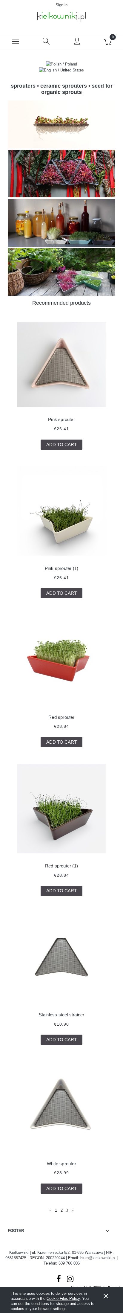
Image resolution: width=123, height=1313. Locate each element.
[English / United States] (61, 70)
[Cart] (107, 41)
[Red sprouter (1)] (61, 808)
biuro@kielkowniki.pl (98, 1258)
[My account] (76, 42)
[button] (15, 41)
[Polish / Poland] (61, 64)
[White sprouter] (61, 1106)
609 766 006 (69, 1263)
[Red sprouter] (61, 659)
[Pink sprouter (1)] (61, 511)
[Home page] (61, 17)
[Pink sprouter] (61, 364)
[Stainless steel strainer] (61, 957)
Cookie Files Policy (63, 1298)
